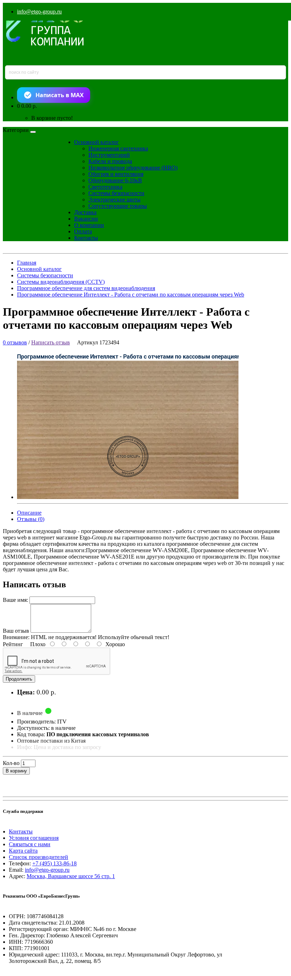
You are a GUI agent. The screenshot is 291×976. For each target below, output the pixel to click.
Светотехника (105, 187)
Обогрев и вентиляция (115, 174)
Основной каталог (96, 142)
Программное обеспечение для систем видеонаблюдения (86, 288)
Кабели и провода (110, 161)
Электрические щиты (114, 199)
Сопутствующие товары (117, 206)
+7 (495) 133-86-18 (54, 863)
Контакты (86, 238)
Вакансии (86, 219)
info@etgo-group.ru (39, 12)
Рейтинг (13, 644)
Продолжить (19, 679)
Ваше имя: (15, 600)
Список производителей (38, 857)
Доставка (85, 212)
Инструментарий (109, 155)
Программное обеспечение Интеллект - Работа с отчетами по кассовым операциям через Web (130, 295)
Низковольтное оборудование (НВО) (132, 168)
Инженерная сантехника (118, 148)
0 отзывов (15, 342)
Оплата (83, 231)
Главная (26, 263)
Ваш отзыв (16, 631)
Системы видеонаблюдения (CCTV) (61, 282)
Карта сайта (23, 851)
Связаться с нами (29, 844)
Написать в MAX (59, 95)
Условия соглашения (34, 838)
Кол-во (11, 763)
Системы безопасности (116, 193)
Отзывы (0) (30, 519)
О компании (89, 225)
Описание (29, 513)
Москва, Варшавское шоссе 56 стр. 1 (71, 876)
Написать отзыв (50, 342)
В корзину (16, 770)
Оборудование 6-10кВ (115, 180)
